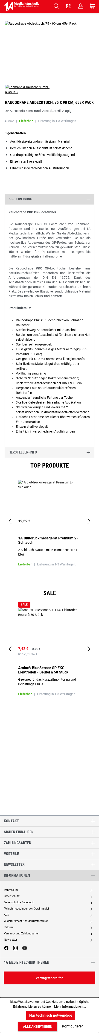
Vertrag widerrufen (49, 978)
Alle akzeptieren (37, 1026)
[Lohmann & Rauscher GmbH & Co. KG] (49, 89)
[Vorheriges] (9, 521)
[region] (49, 521)
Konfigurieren (73, 1026)
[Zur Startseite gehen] (21, 6)
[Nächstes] (89, 521)
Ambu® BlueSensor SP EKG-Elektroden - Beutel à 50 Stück (43, 670)
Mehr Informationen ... (70, 1006)
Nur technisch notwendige (50, 1015)
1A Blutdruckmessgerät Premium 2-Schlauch (48, 540)
